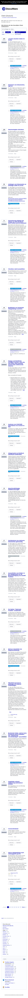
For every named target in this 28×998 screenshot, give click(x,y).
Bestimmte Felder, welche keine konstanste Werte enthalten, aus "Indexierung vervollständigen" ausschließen (17, 734)
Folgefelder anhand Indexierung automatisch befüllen (15, 783)
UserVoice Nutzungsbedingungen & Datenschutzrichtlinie (14, 994)
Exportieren (5, 940)
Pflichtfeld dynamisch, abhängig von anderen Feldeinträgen (14, 684)
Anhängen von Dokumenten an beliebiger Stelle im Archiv (17, 185)
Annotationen (5, 933)
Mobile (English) (8, 975)
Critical (12, 61)
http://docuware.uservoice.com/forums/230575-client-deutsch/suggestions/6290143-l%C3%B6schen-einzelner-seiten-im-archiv (17, 199)
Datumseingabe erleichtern (16, 129)
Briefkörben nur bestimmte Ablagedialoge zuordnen (16, 308)
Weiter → (24, 907)
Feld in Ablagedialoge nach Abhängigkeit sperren (16, 853)
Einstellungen (5, 939)
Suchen (4, 951)
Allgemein (4, 931)
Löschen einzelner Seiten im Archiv (16, 39)
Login (2, 918)
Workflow (4, 954)
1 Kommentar (10, 392)
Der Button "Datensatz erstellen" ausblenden (14, 610)
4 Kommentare (10, 618)
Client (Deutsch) (8, 963)
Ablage (15, 97)
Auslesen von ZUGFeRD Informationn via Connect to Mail (16, 425)
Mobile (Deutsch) (8, 974)
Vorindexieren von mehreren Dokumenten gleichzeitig (16, 541)
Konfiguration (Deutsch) (9, 971)
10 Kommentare (10, 97)
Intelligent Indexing (6, 945)
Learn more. (14, 3)
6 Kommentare (22, 436)
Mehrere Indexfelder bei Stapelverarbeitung (15, 649)
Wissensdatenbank (9, 979)
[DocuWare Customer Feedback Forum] (9, 8)
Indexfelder (5, 943)
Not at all (12, 59)
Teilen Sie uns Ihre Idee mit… (8, 925)
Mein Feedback (18, 34)
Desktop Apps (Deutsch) (9, 968)
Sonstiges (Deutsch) (9, 977)
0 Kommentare (22, 203)
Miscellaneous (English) (9, 972)
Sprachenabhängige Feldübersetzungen (14, 489)
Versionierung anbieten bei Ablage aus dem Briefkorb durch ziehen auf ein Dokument (17, 222)
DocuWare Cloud (6, 936)
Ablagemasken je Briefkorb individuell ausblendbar (16, 454)
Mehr (23, 334)
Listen (4, 946)
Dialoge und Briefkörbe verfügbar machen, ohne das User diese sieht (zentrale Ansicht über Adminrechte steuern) (16, 363)
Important (19, 59)
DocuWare (7, 987)
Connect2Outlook (13, 828)
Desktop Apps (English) (9, 969)
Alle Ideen (4, 927)
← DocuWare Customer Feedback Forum (9, 17)
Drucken (4, 937)
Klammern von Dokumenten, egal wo (16, 85)
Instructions (7, 981)
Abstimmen (4, 42)
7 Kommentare (10, 237)
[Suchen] (24, 959)
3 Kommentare (10, 336)
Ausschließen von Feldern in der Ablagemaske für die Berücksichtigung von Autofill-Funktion (17, 574)
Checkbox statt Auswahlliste (16, 269)
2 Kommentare (10, 153)
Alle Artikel (7, 984)
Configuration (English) (9, 966)
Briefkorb (4, 934)
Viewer (4, 952)
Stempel (4, 949)
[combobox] (13, 959)
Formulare (5, 942)
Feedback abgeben (9, 962)
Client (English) (8, 965)
